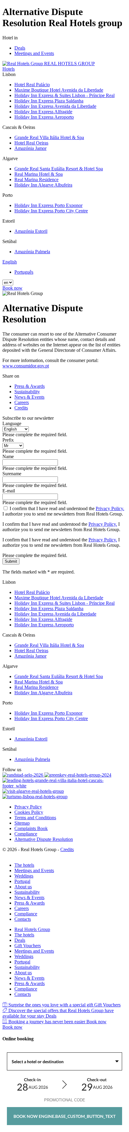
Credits (21, 407)
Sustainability (27, 391)
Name (8, 456)
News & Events (29, 397)
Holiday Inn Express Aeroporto (44, 117)
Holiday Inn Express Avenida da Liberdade (55, 106)
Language (11, 423)
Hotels (8, 69)
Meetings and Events (34, 53)
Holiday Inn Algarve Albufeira (43, 184)
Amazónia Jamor (30, 148)
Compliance (25, 833)
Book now (12, 288)
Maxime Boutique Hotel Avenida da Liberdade (58, 90)
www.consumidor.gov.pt (25, 365)
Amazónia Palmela (32, 251)
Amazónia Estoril (30, 231)
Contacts (22, 919)
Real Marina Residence (36, 179)
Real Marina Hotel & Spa (38, 174)
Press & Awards (29, 386)
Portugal (22, 881)
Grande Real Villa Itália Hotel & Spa (49, 137)
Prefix (8, 440)
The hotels (24, 865)
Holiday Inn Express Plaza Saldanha (48, 100)
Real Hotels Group (32, 929)
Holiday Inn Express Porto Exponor (48, 205)
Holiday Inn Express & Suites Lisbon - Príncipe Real (64, 95)
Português (23, 272)
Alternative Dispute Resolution (43, 839)
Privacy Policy (28, 806)
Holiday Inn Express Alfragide (43, 111)
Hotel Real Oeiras (31, 142)
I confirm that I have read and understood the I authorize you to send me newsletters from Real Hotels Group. (63, 511)
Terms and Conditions (35, 817)
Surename (11, 473)
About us (23, 886)
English (9, 261)
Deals (19, 47)
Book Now (65, 1116)
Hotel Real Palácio (32, 84)
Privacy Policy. (110, 508)
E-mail (8, 490)
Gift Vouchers (27, 945)
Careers (21, 402)
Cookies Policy (28, 812)
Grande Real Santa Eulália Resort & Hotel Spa (58, 168)
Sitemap (22, 823)
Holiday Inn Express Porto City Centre (51, 210)
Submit (11, 561)
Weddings (23, 875)
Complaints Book (31, 828)
